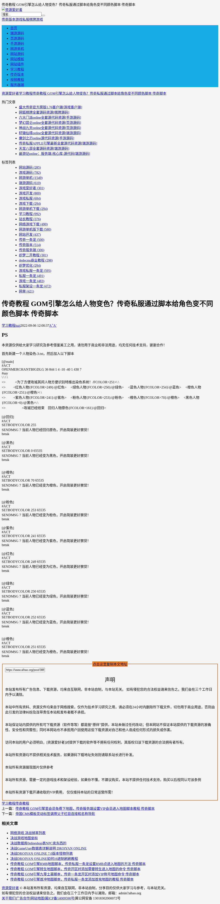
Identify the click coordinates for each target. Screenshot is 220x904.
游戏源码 (30, 172)
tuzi (17, 325)
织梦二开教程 (33, 255)
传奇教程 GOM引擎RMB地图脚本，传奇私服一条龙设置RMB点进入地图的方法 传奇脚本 (78, 864)
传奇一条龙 (31, 240)
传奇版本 (8, 19)
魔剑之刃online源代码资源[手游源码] (46, 138)
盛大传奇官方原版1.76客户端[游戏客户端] (50, 107)
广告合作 (23, 898)
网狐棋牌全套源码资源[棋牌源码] (44, 112)
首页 (13, 28)
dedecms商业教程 (36, 260)
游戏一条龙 (31, 281)
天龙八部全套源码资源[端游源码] (44, 148)
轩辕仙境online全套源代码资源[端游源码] (50, 133)
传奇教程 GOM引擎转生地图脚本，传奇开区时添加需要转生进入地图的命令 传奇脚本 (75, 869)
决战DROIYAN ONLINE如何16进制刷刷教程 (44, 859)
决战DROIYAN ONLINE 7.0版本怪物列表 (41, 853)
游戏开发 (30, 193)
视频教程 (17, 80)
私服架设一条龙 (35, 286)
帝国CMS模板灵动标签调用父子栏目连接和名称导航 (55, 814)
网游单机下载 (33, 209)
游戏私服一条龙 (35, 271)
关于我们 (8, 898)
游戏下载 (30, 203)
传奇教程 (22, 803)
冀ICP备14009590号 (59, 898)
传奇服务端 (31, 250)
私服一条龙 (31, 276)
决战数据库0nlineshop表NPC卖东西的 (38, 843)
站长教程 (30, 219)
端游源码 (17, 33)
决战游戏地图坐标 (24, 838)
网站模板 (17, 59)
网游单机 (17, 49)
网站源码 (17, 54)
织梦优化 (30, 265)
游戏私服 (22, 19)
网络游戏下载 (33, 224)
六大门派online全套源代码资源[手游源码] (50, 117)
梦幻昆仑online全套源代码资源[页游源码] (50, 123)
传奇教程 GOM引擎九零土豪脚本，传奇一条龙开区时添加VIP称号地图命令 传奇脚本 (74, 874)
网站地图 (37, 898)
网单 (26, 291)
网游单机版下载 (35, 229)
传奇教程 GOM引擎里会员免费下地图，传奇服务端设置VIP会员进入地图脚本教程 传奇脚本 (85, 808)
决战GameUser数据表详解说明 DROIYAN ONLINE (48, 848)
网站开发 (30, 234)
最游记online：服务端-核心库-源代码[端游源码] (54, 154)
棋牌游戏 (36, 19)
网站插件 (17, 64)
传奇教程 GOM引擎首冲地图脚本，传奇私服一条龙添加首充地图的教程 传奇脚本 (72, 879)
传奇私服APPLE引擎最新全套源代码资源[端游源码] (58, 143)
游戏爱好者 (31, 188)
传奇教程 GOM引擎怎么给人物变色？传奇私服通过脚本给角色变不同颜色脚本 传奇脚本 (99, 93)
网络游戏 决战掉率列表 (28, 833)
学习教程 (17, 69)
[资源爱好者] (12, 10)
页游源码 (17, 38)
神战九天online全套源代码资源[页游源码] (50, 128)
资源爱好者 (10, 93)
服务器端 (17, 85)
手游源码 (17, 43)
